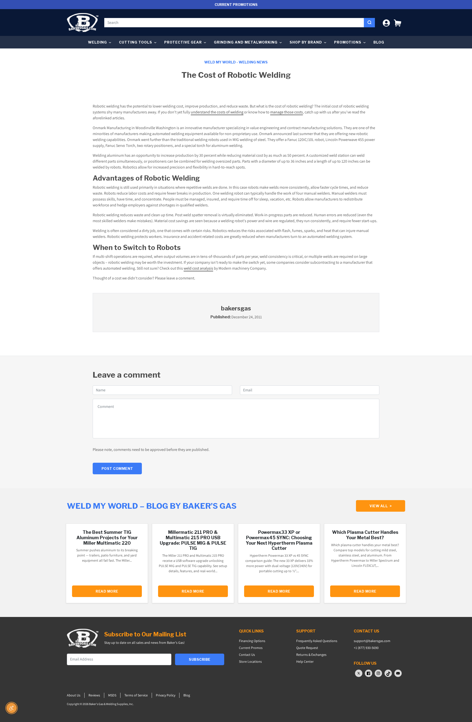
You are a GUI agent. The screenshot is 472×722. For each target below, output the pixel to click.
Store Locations (250, 661)
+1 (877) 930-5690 (366, 647)
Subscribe (199, 659)
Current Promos (251, 647)
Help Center (305, 661)
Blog (378, 42)
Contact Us (247, 654)
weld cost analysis (198, 268)
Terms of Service (136, 695)
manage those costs (286, 112)
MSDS (112, 695)
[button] (397, 22)
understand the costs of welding (217, 112)
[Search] (369, 22)
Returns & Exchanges (311, 654)
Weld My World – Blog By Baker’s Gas (151, 506)
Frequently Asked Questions (316, 641)
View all (380, 506)
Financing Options (252, 641)
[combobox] (234, 22)
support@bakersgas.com (372, 641)
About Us (73, 695)
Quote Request (307, 647)
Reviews (94, 695)
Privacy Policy (165, 695)
